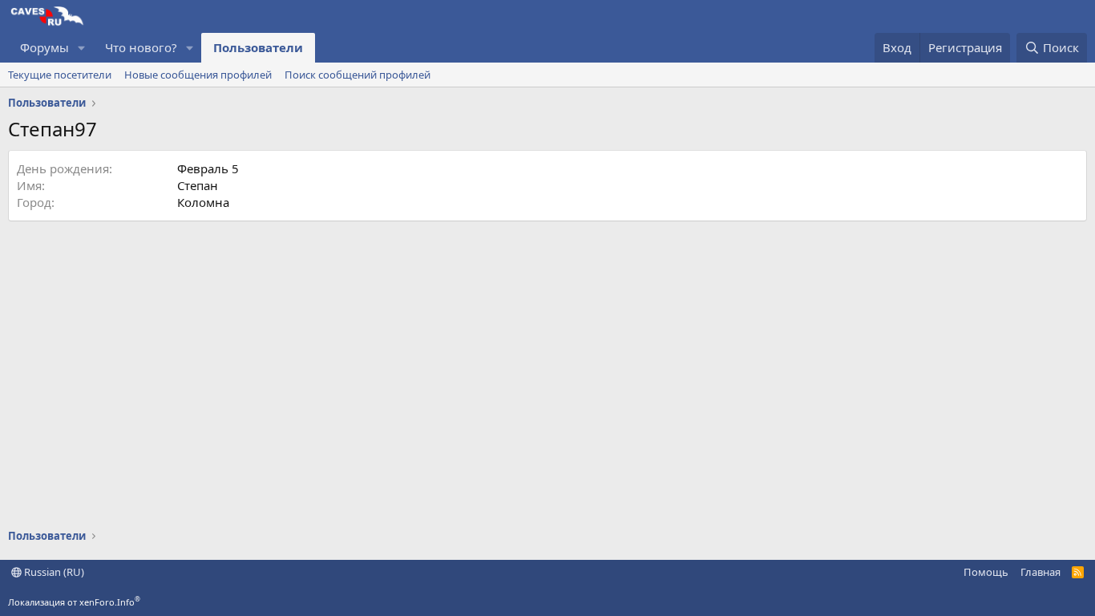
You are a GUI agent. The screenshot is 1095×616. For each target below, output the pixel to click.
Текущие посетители (59, 74)
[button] (82, 48)
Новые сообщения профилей (198, 74)
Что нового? (141, 47)
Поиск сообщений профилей (357, 74)
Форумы (44, 47)
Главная (1040, 572)
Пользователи (258, 47)
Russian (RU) (53, 572)
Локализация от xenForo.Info (74, 602)
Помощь (986, 572)
